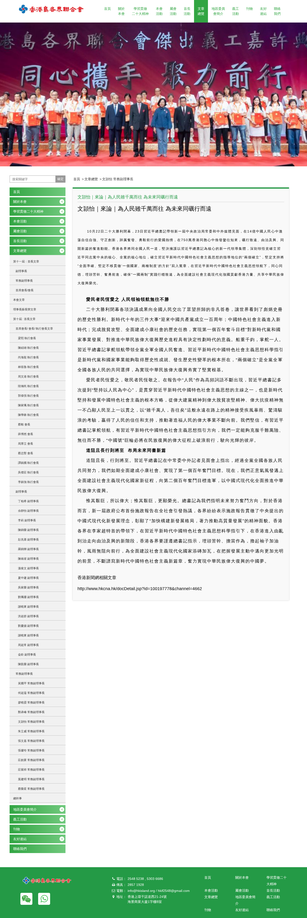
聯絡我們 (277, 11)
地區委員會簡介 (218, 11)
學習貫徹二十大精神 (140, 11)
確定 (60, 179)
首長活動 (187, 11)
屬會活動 (173, 11)
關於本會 (121, 11)
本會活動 (159, 11)
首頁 (107, 9)
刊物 (249, 9)
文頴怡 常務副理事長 (117, 179)
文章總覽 (201, 11)
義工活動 (235, 11)
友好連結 (263, 11)
